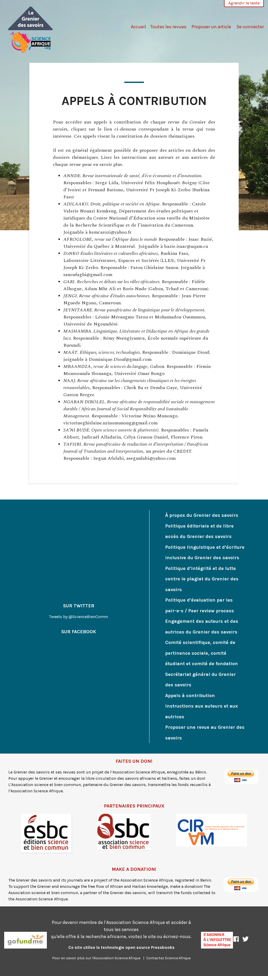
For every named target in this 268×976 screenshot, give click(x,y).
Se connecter (250, 27)
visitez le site (142, 936)
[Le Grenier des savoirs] (30, 29)
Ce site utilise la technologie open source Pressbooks (121, 947)
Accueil (138, 27)
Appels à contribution (190, 695)
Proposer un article (211, 27)
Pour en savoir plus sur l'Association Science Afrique (96, 958)
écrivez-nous (177, 936)
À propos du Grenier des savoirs (201, 515)
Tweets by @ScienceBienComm (78, 616)
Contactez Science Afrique (168, 958)
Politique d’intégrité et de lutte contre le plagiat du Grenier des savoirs (201, 578)
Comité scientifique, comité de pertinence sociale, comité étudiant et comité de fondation (201, 653)
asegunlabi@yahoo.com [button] (151, 458)
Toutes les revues (168, 27)
